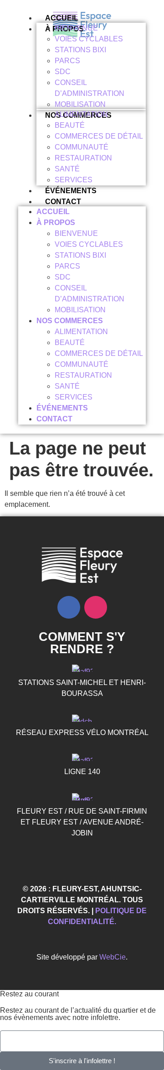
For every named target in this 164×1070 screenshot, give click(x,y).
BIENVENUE (76, 28)
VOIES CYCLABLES (89, 39)
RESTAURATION (83, 158)
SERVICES (73, 180)
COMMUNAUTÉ (81, 147)
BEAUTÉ (70, 125)
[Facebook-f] (68, 607)
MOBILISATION (80, 104)
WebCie (112, 957)
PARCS (67, 61)
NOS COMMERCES (69, 321)
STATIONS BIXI (80, 50)
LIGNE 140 (82, 771)
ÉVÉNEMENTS (71, 191)
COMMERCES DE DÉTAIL (99, 136)
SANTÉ (67, 169)
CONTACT (63, 201)
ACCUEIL (61, 18)
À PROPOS (55, 222)
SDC (63, 71)
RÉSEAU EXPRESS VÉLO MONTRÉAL (82, 732)
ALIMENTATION (81, 114)
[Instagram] (95, 607)
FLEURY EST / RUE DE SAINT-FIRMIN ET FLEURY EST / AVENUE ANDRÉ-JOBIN (82, 822)
